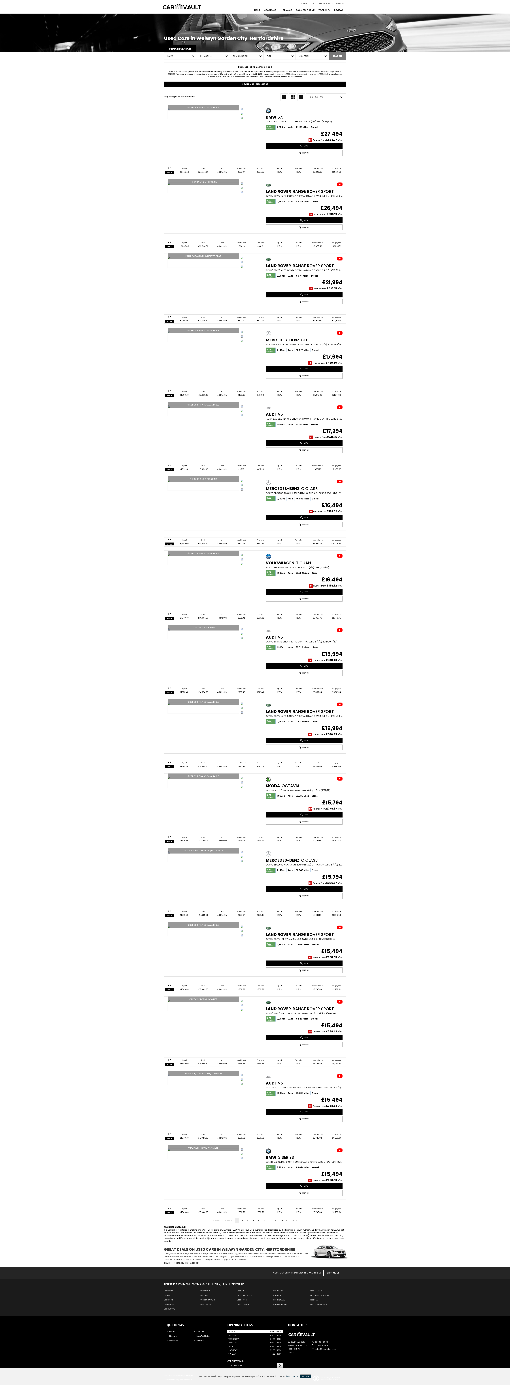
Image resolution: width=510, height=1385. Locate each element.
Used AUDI (168, 1291)
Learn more (292, 1376)
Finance (287, 10)
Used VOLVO (169, 1309)
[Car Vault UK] (301, 1337)
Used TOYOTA (243, 1304)
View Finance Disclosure (255, 84)
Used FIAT (241, 1291)
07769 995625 (170, 1259)
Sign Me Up (333, 1273)
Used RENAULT (279, 1300)
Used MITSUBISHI (207, 1300)
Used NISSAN (242, 1300)
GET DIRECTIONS (235, 1361)
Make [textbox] (170, 56)
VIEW (305, 146)
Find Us (307, 3)
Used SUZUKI (205, 1304)
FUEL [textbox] (269, 56)
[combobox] (180, 56)
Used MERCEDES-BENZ (319, 1295)
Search (337, 56)
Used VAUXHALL (280, 1304)
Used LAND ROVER (244, 1295)
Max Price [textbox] (304, 56)
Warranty (324, 10)
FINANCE (305, 153)
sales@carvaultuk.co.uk (326, 1349)
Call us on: (181, 1263)
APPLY (169, 172)
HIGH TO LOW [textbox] (316, 97)
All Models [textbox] (206, 56)
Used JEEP (168, 1295)
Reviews (338, 10)
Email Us (339, 3)
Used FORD (278, 1291)
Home (257, 10)
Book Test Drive (305, 10)
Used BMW (205, 1291)
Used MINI (168, 1300)
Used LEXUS (278, 1295)
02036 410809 (322, 3)
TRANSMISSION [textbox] (240, 56)
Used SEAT (314, 1300)
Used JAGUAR (316, 1291)
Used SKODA (169, 1304)
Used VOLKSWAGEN (318, 1304)
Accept (305, 1376)
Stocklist (270, 10)
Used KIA (204, 1295)
